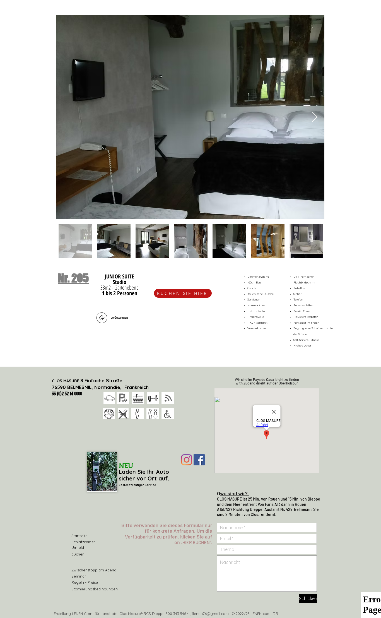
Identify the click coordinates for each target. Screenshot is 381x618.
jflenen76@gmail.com (210, 613)
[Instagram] (186, 459)
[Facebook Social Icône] (199, 459)
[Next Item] (315, 117)
